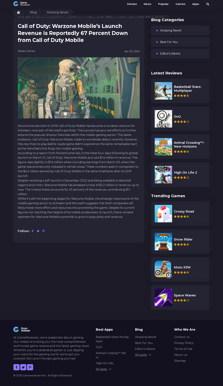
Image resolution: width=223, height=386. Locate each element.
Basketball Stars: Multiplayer (112, 339)
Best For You (169, 42)
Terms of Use (183, 349)
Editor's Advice (170, 53)
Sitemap (180, 360)
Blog (33, 12)
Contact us (181, 337)
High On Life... (105, 363)
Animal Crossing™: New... (111, 355)
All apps (101, 369)
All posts (141, 354)
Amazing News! (57, 12)
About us (180, 354)
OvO (99, 347)
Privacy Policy (183, 343)
